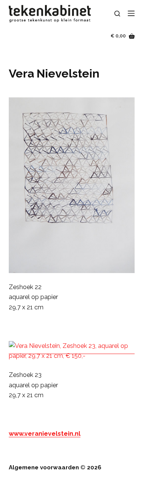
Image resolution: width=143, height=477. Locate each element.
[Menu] (131, 13)
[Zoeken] (117, 13)
